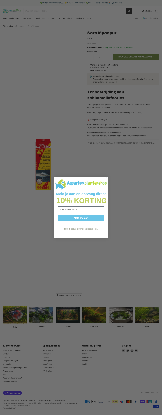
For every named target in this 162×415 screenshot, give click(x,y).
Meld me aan (81, 218)
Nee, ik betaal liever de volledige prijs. (81, 229)
